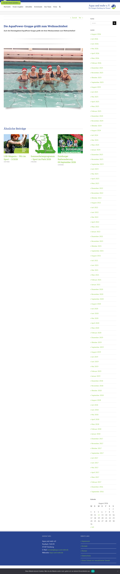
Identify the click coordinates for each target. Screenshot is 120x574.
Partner (84, 551)
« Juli (92, 527)
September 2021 (98, 251)
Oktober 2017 (97, 448)
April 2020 (95, 323)
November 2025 (97, 73)
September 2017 (98, 453)
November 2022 (97, 193)
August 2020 (96, 304)
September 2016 (98, 492)
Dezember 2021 (97, 236)
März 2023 (95, 183)
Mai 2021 (95, 270)
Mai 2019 (95, 366)
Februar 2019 (96, 371)
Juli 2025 (95, 92)
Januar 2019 (96, 376)
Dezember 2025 (97, 68)
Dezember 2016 (97, 487)
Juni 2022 (95, 212)
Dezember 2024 (97, 116)
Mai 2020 (95, 318)
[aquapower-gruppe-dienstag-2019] (43, 49)
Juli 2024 (95, 135)
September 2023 (98, 164)
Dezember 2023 (97, 154)
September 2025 (98, 82)
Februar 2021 (96, 280)
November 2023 (97, 159)
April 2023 (95, 179)
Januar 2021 (96, 284)
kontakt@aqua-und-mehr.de (58, 550)
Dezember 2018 (97, 381)
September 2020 (98, 299)
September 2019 (98, 347)
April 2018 (95, 419)
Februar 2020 (96, 333)
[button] (60, 6)
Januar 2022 (96, 232)
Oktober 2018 (97, 390)
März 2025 (95, 106)
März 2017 (95, 477)
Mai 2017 (95, 467)
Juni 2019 (95, 361)
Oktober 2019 (97, 342)
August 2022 (96, 203)
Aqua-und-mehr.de (56, 553)
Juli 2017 (95, 458)
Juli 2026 (95, 39)
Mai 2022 (95, 217)
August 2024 (96, 130)
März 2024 (95, 145)
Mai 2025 (95, 97)
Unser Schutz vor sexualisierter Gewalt (96, 560)
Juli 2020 (95, 309)
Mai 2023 (95, 174)
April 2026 (95, 53)
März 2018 (95, 424)
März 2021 (95, 275)
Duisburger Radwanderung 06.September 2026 (67, 159)
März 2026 (95, 58)
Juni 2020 (95, 313)
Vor (80, 18)
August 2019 (96, 352)
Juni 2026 (95, 44)
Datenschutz (86, 556)
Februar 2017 (96, 482)
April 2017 (95, 472)
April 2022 (95, 222)
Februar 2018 (96, 429)
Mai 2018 (95, 415)
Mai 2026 (95, 48)
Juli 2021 (95, 260)
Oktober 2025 (97, 77)
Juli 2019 (95, 357)
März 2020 (95, 328)
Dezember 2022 (97, 188)
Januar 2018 (96, 434)
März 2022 (95, 227)
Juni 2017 (95, 463)
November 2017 (97, 443)
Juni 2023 (95, 169)
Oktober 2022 (97, 198)
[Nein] (118, 571)
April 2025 (95, 102)
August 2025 (96, 87)
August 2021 (96, 256)
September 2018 (98, 395)
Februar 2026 (96, 63)
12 (99, 515)
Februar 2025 (96, 111)
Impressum (86, 541)
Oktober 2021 (97, 246)
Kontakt (84, 546)
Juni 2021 (95, 265)
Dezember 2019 (97, 337)
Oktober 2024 (97, 126)
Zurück (74, 18)
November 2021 (97, 241)
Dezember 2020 (97, 289)
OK (93, 571)
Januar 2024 (96, 150)
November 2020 (97, 294)
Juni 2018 (95, 410)
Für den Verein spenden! (10, 2)
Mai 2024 (95, 140)
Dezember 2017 (97, 439)
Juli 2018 (95, 405)
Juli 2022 (95, 207)
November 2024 (97, 121)
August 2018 (96, 400)
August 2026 (96, 34)
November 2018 (97, 386)
